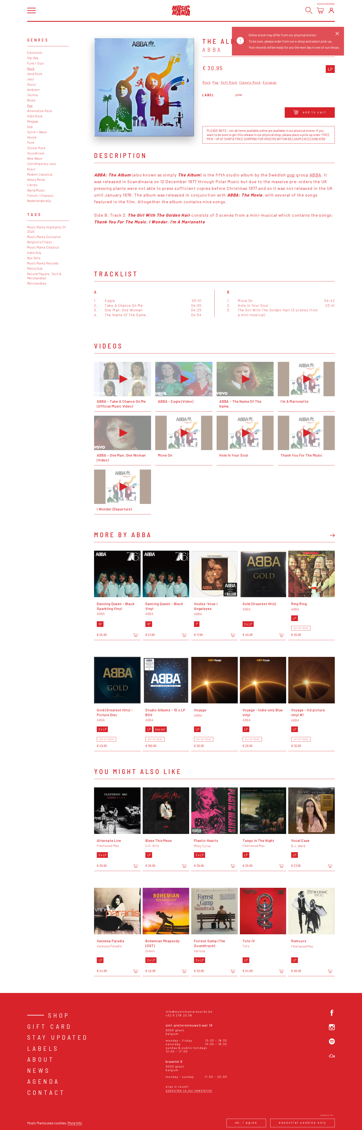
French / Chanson (40, 195)
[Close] (337, 33)
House (32, 137)
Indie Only (34, 253)
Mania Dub (35, 268)
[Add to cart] (135, 635)
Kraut (31, 169)
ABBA (315, 174)
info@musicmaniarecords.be (189, 1011)
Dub (30, 127)
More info (74, 1123)
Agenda (43, 1081)
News (39, 1070)
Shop (59, 1015)
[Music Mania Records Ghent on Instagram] (332, 1027)
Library (32, 185)
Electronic (35, 52)
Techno (32, 95)
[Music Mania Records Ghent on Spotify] (332, 1041)
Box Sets (34, 258)
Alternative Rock (39, 111)
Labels (43, 1048)
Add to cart (314, 112)
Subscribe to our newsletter (189, 1090)
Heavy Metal (36, 179)
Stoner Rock (36, 148)
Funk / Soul (35, 63)
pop (291, 174)
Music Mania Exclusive (44, 237)
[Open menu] (31, 10)
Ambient (33, 90)
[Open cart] (320, 10)
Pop (30, 105)
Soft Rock (229, 82)
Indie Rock (35, 116)
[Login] (331, 10)
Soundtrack (36, 153)
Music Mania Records (43, 263)
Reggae (33, 121)
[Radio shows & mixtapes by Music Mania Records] (332, 1056)
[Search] (308, 10)
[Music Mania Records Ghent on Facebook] (332, 1013)
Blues (31, 100)
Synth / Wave (37, 132)
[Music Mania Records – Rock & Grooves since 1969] (181, 10)
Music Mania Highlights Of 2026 (46, 229)
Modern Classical (40, 174)
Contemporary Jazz (41, 164)
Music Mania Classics (43, 247)
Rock (31, 68)
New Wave (34, 158)
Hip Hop (33, 58)
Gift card (49, 1026)
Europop (270, 82)
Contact (46, 1092)
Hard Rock (34, 74)
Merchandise (36, 283)
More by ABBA (123, 534)
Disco (31, 84)
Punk (30, 142)
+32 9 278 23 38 (179, 1015)
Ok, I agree (246, 1122)
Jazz (30, 79)
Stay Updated (58, 1037)
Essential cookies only (302, 1122)
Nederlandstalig (39, 201)
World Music (36, 190)
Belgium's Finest (39, 242)
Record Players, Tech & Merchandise (44, 276)
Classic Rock (250, 82)
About (41, 1059)
